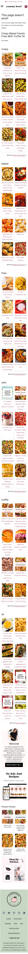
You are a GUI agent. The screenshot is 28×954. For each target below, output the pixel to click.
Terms (15, 923)
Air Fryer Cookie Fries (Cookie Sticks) (7, 294)
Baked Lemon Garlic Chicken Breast (7, 211)
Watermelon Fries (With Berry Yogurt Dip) (21, 318)
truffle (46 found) (19, 606)
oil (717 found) (20, 723)
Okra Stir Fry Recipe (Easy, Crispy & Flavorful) (20, 96)
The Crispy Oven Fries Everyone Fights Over (7, 341)
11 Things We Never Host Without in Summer (7, 404)
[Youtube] (9, 913)
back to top (14, 938)
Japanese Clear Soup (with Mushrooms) (20, 481)
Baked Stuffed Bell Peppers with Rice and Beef (20, 185)
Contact (8, 918)
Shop (21, 923)
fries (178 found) (19, 374)
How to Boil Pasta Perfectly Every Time (20, 636)
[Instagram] (19, 913)
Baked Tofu (20, 234)
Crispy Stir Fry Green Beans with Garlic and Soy (7, 96)
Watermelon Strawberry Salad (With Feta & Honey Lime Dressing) (20, 432)
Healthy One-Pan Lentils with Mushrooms (20, 458)
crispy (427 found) (19, 155)
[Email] (24, 913)
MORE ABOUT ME (13, 765)
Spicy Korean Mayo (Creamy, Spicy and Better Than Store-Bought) (7, 550)
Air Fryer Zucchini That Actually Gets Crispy (7, 145)
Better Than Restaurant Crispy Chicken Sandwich (20, 70)
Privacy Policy (18, 918)
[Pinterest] (14, 913)
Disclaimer (8, 923)
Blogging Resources (14, 933)
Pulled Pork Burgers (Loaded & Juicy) (20, 547)
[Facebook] (4, 913)
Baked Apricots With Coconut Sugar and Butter (7, 236)
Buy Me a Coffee (14, 928)
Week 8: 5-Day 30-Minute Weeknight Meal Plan (7, 521)
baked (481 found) (19, 264)
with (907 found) (19, 491)
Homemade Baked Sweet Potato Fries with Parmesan (7, 367)
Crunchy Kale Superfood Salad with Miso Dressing (7, 458)
